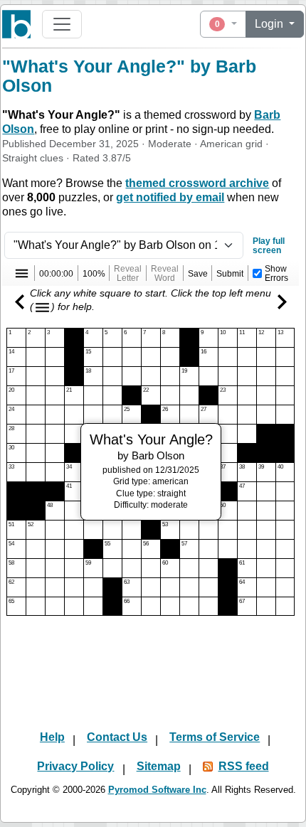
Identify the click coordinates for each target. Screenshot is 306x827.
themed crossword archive (197, 183)
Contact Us (117, 737)
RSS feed (243, 766)
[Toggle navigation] (62, 24)
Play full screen (269, 245)
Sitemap (159, 766)
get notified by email (170, 197)
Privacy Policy (75, 766)
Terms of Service (214, 737)
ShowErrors (276, 273)
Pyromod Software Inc (157, 789)
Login (270, 24)
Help (52, 737)
